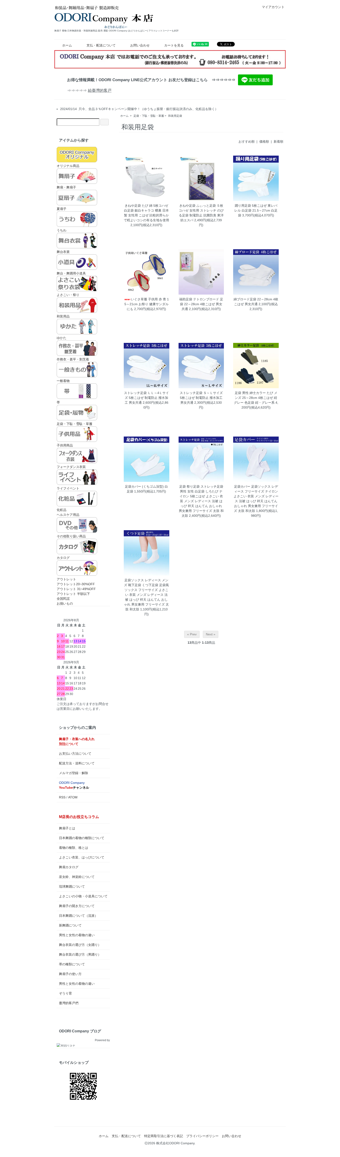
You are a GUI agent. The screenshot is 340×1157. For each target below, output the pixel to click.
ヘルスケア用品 (68, 515)
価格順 (264, 141)
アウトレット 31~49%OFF (76, 589)
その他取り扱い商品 (71, 536)
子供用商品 (65, 445)
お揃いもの (65, 603)
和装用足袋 (175, 115)
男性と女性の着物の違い (77, 935)
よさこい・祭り (68, 295)
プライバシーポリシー (202, 1136)
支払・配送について (101, 45)
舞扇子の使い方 (70, 974)
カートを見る (174, 45)
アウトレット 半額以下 (73, 594)
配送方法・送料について (77, 763)
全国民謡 (63, 598)
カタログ (63, 558)
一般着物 (63, 381)
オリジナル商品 (68, 166)
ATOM (72, 797)
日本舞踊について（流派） (78, 915)
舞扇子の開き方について (77, 906)
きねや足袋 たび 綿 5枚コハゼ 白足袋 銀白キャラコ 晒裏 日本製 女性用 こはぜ (146, 210)
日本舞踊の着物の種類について (81, 838)
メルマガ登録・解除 (73, 773)
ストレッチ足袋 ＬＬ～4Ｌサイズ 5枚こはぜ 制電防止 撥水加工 (146, 397)
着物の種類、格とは (73, 847)
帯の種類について (72, 964)
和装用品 (63, 316)
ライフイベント (68, 488)
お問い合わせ (140, 45)
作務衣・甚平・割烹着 (73, 359)
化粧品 (61, 510)
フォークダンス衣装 (71, 467)
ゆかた (61, 338)
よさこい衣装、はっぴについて (81, 857)
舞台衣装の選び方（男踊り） (80, 954)
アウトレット (66, 579)
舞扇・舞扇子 (66, 187)
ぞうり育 (65, 993)
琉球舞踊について (72, 886)
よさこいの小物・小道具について (83, 896)
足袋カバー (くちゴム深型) (144, 486)
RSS (62, 797)
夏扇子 (61, 209)
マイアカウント (273, 7)
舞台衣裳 (63, 252)
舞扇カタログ (68, 867)
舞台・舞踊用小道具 (71, 273)
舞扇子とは (67, 828)
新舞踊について (70, 925)
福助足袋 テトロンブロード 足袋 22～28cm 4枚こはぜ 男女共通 (201, 304)
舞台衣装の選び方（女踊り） (80, 945)
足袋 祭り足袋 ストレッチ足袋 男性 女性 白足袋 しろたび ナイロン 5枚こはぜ (201, 491)
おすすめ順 (246, 141)
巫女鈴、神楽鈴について (77, 877)
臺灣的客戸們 (68, 1003)
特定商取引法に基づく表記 (163, 1136)
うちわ (61, 230)
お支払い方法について (75, 753)
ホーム (67, 45)
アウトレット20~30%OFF (76, 584)
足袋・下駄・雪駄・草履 (148, 115)
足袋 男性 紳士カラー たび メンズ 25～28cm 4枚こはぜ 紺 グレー (255, 397)
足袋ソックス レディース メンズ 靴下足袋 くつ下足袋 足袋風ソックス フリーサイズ (146, 585)
